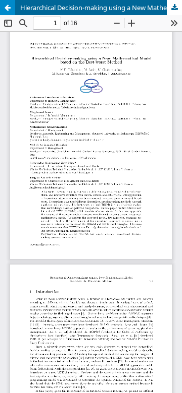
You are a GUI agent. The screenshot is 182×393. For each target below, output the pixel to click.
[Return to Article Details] (7, 7)
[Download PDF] (174, 7)
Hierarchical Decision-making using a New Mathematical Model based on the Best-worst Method (101, 7)
